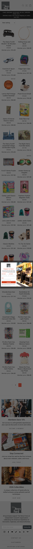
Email (3, 278)
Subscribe (9, 282)
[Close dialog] (31, 263)
